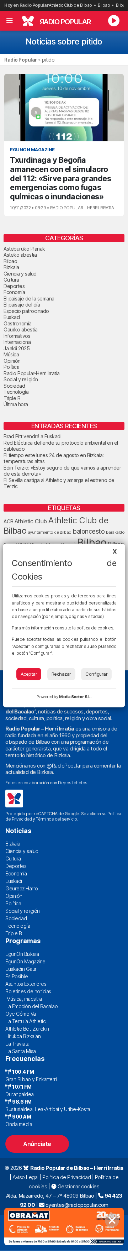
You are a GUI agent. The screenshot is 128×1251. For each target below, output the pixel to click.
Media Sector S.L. (75, 696)
